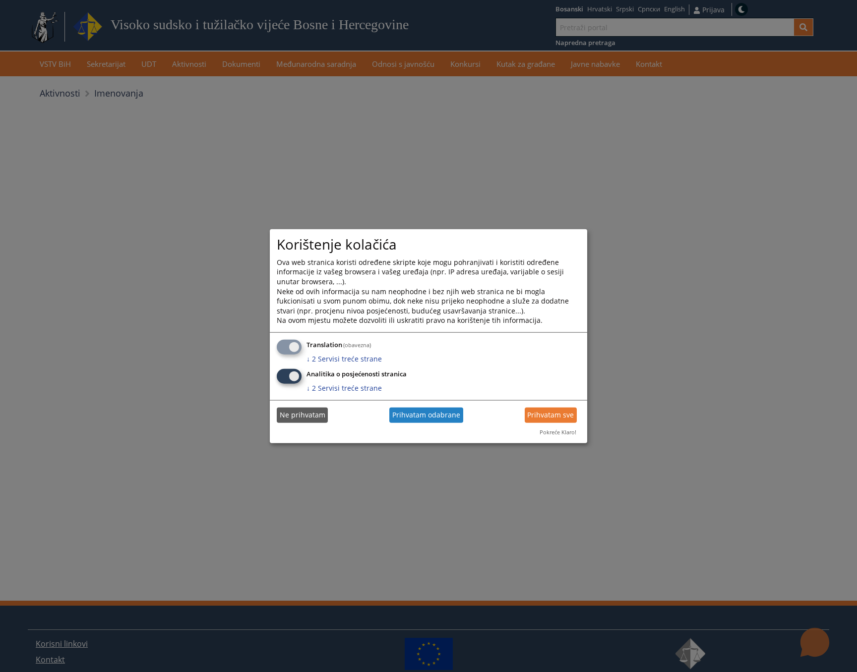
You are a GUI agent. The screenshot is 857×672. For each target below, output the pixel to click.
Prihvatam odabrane (426, 414)
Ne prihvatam (302, 414)
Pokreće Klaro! (558, 432)
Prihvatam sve (550, 414)
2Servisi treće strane (344, 358)
